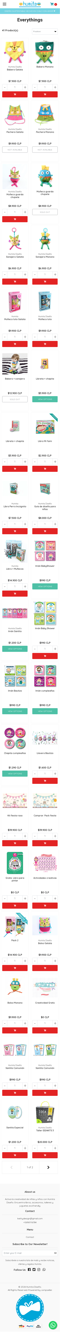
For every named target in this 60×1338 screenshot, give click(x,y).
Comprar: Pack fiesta (45, 815)
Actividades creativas (45, 878)
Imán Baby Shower (45, 628)
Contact (30, 1237)
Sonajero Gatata (15, 256)
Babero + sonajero (15, 378)
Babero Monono (44, 66)
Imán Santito (15, 631)
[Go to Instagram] (38, 1270)
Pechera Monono (45, 132)
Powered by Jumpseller (40, 1290)
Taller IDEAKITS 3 (45, 1130)
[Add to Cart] (15, 94)
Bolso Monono (15, 1002)
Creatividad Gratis (45, 1002)
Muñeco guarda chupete (15, 195)
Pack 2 (14, 940)
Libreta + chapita (45, 378)
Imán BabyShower (45, 566)
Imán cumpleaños (44, 690)
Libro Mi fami (45, 441)
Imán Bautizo (15, 690)
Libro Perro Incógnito (15, 506)
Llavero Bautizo (45, 753)
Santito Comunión (15, 1068)
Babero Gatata (15, 69)
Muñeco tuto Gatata (14, 319)
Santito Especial (14, 1127)
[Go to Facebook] (29, 1270)
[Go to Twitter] (34, 1270)
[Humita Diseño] (30, 4)
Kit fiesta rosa (15, 815)
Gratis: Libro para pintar (15, 879)
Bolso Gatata (45, 943)
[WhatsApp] (44, 1270)
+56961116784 (29, 1222)
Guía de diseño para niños (45, 507)
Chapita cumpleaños (15, 753)
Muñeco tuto (45, 319)
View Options (45, 399)
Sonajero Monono (45, 256)
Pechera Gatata (15, 132)
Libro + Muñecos (15, 568)
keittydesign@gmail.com (30, 1218)
